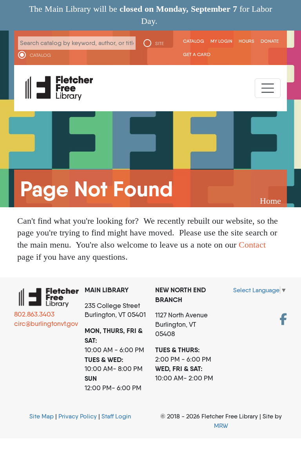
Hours (246, 41)
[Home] (59, 88)
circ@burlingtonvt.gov (46, 324)
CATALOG (40, 55)
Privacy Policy (77, 416)
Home (270, 201)
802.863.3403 (34, 314)
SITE (159, 43)
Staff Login (116, 416)
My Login (221, 41)
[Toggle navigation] (268, 88)
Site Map (41, 416)
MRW (221, 425)
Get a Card (196, 54)
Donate (270, 41)
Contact (252, 245)
